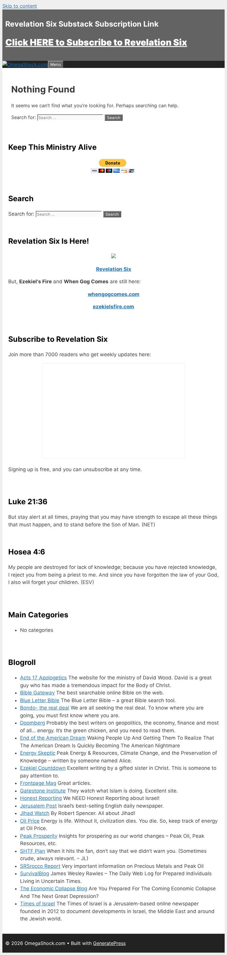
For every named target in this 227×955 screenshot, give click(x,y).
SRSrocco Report (40, 866)
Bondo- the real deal (44, 708)
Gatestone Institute (43, 791)
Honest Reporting (41, 798)
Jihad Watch (34, 813)
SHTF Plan (32, 851)
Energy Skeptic (37, 753)
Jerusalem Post (38, 806)
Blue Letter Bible (39, 700)
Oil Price (30, 821)
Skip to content (19, 6)
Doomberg (32, 723)
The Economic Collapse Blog (53, 888)
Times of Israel (37, 904)
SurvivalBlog (34, 873)
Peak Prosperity (38, 836)
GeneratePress (109, 943)
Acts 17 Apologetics (43, 678)
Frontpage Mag (38, 783)
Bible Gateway (37, 693)
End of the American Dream (53, 738)
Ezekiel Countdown (43, 768)
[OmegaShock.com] (25, 64)
